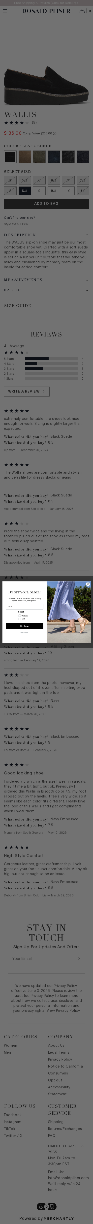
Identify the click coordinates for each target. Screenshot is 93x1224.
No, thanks (24, 632)
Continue (24, 626)
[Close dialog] (88, 584)
